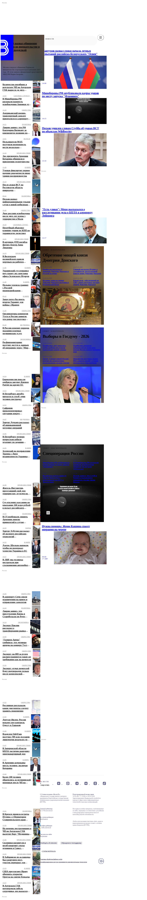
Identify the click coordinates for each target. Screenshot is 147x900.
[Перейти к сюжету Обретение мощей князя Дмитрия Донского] (72, 306)
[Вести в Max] (67, 783)
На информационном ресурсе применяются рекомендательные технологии (63, 862)
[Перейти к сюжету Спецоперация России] (72, 504)
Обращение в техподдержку (71, 843)
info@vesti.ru (44, 819)
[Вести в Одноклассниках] (95, 783)
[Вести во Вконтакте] (86, 783)
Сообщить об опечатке (49, 843)
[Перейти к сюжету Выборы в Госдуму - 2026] (72, 385)
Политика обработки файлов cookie (51, 859)
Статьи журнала (49, 851)
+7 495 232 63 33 (45, 827)
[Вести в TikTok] (104, 783)
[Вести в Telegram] (76, 783)
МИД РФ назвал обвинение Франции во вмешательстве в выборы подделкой (21, 47)
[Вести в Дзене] (58, 783)
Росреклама (43, 836)
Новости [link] (49, 39)
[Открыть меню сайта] (100, 37)
